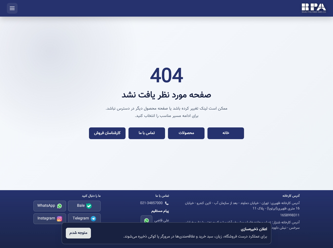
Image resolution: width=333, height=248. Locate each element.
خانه (226, 133)
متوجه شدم (78, 233)
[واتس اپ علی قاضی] (146, 220)
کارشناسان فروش (107, 133)
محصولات (186, 133)
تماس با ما (147, 133)
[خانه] (314, 8)
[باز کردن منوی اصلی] (12, 8)
